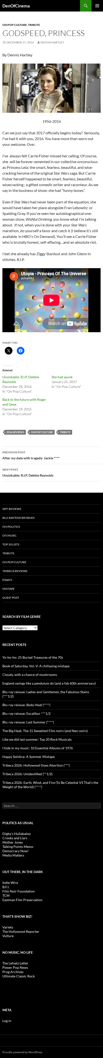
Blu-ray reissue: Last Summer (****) (28, 722)
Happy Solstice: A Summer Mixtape (28, 757)
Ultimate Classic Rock (18, 976)
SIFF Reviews (11, 509)
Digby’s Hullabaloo (16, 834)
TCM (6, 895)
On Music (9, 535)
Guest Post (10, 597)
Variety (7, 927)
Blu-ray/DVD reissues (18, 518)
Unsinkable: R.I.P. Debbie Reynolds (27, 472)
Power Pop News (15, 967)
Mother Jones (12, 842)
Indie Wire (10, 883)
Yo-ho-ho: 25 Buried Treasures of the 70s (32, 657)
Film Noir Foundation (18, 891)
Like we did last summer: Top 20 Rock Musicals (37, 739)
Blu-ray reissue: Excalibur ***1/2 (26, 713)
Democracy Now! (15, 851)
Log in (6, 1021)
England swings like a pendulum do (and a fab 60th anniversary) (49, 683)
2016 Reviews (15, 432)
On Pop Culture (14, 25)
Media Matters (13, 855)
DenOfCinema (16, 5)
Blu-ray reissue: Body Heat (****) (26, 705)
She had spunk (62, 377)
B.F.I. (5, 887)
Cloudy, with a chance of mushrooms (29, 675)
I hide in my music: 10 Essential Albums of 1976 (37, 748)
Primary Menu (97, 6)
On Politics (11, 526)
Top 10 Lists (10, 544)
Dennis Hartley (52, 42)
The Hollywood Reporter (20, 931)
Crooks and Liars (14, 838)
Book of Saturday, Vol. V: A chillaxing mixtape (35, 666)
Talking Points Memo (17, 847)
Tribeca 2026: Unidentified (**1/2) (27, 774)
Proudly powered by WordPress (22, 1052)
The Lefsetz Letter (15, 963)
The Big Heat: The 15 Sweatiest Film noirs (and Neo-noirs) (45, 731)
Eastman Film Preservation (22, 900)
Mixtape (8, 589)
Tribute (34, 25)
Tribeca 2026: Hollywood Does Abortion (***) (36, 765)
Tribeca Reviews (14, 571)
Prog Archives (12, 972)
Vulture (8, 936)
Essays (7, 580)
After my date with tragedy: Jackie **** (31, 455)
